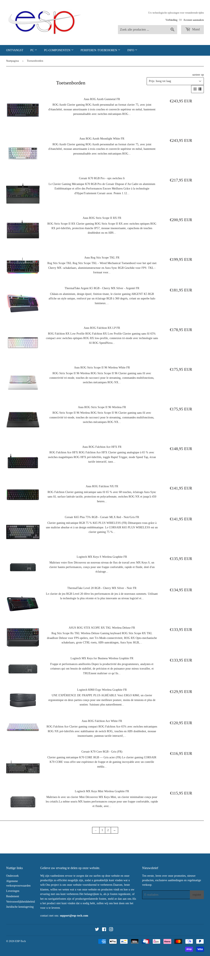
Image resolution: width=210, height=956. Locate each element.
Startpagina (12, 60)
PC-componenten (57, 50)
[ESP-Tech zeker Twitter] (97, 930)
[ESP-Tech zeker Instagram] (111, 930)
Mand (195, 29)
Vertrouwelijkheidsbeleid (20, 901)
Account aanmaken (193, 19)
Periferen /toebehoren (99, 50)
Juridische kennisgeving (20, 906)
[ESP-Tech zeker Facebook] (104, 930)
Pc (32, 50)
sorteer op (198, 74)
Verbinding (171, 19)
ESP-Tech (20, 941)
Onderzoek (12, 875)
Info (131, 50)
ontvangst (14, 50)
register (197, 894)
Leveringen (12, 890)
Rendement (12, 896)
